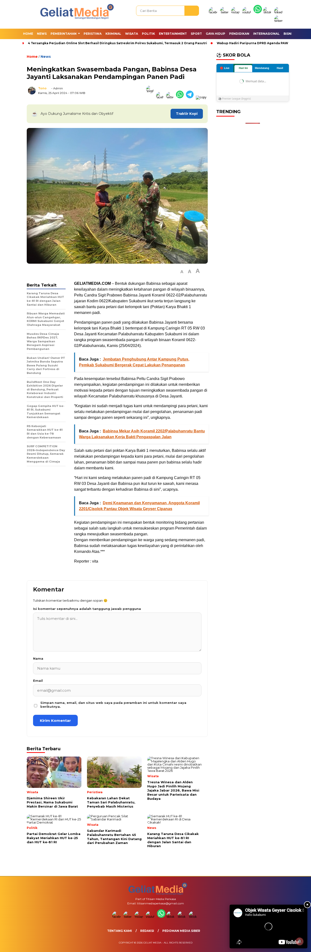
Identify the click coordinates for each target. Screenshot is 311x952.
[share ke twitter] (171, 97)
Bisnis (289, 33)
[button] (182, 272)
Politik (148, 33)
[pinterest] (279, 21)
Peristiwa (93, 33)
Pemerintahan (64, 33)
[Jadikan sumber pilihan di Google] (151, 97)
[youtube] (247, 12)
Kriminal (113, 33)
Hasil (280, 68)
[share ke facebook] (161, 97)
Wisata (131, 33)
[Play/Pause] (235, 943)
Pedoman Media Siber (181, 931)
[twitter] (225, 12)
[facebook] (214, 12)
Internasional (266, 33)
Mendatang (262, 68)
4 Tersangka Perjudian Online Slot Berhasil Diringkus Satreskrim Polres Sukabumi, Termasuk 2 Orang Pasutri (117, 43)
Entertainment (173, 33)
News (42, 33)
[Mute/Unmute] (243, 943)
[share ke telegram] (191, 97)
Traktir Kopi (187, 113)
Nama (38, 658)
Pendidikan (239, 33)
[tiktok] (268, 12)
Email (38, 680)
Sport (196, 33)
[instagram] (236, 12)
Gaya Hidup (215, 33)
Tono (42, 88)
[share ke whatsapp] (181, 97)
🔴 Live (224, 68)
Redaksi (147, 931)
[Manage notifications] (299, 941)
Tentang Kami (119, 931)
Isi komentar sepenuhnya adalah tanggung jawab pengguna (87, 609)
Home (28, 33)
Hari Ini (243, 68)
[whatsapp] (257, 12)
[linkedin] (279, 12)
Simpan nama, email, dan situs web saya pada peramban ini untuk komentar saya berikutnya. (113, 704)
